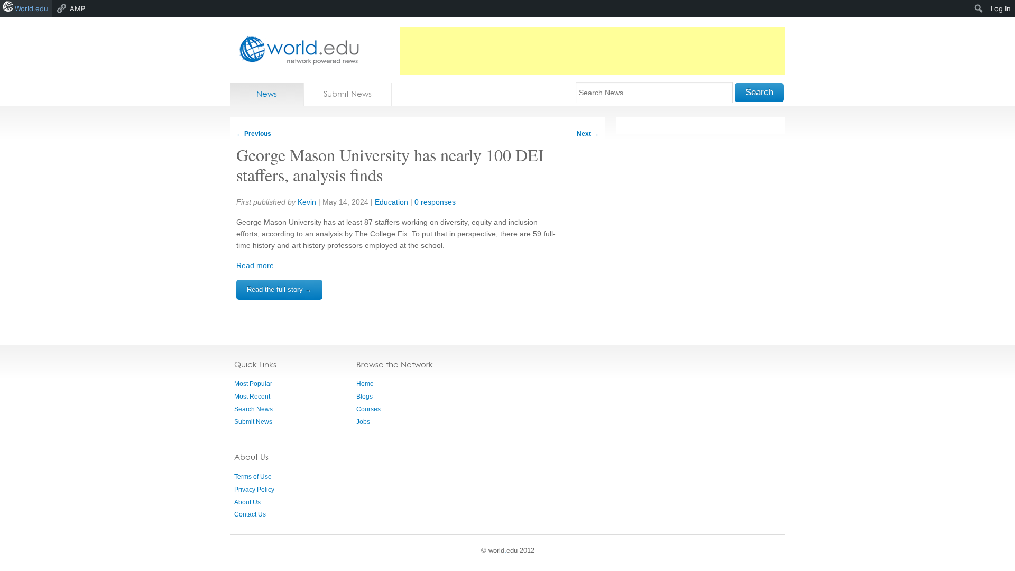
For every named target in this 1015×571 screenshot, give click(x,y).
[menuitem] (979, 8)
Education (391, 202)
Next (588, 133)
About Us (247, 502)
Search (759, 92)
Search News (253, 409)
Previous (253, 133)
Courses (368, 409)
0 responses (435, 202)
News (266, 94)
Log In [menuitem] (1001, 8)
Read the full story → (279, 289)
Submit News (348, 94)
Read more (255, 265)
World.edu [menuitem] (31, 8)
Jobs (363, 422)
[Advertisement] (592, 51)
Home (365, 384)
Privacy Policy (254, 489)
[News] (296, 50)
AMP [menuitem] (77, 8)
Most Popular (253, 384)
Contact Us (250, 514)
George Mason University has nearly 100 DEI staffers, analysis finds (390, 164)
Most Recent (252, 396)
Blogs (364, 396)
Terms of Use (253, 477)
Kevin (307, 202)
